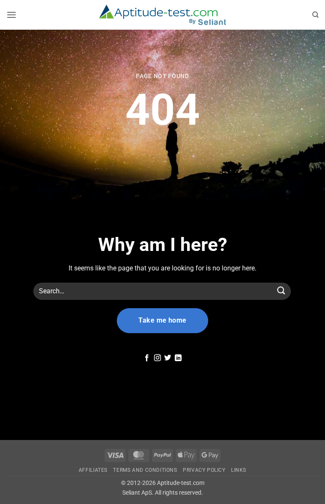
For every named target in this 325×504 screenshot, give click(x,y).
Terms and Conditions (145, 470)
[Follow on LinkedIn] (178, 358)
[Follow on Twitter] (167, 358)
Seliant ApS (137, 492)
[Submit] (281, 291)
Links (238, 470)
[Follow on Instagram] (157, 358)
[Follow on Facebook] (146, 358)
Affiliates (93, 470)
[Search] (315, 15)
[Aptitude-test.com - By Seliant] (162, 15)
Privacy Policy (204, 470)
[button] (11, 14)
